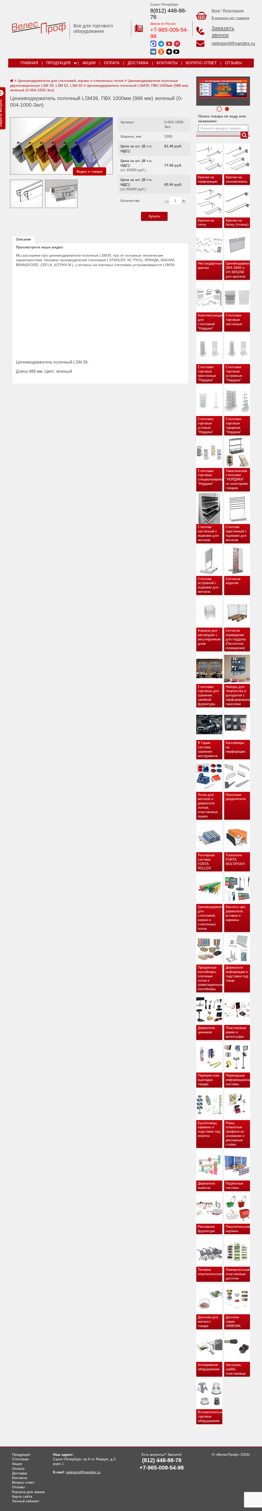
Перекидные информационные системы (238, 1080)
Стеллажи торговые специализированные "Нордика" (210, 477)
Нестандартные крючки (210, 265)
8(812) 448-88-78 (168, 13)
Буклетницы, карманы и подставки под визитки (209, 1129)
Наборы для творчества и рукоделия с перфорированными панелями (238, 695)
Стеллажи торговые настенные (234, 319)
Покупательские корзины (238, 1229)
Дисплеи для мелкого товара (208, 1321)
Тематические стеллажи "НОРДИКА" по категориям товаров (237, 479)
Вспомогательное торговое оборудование (210, 1416)
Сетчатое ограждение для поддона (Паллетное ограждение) (236, 639)
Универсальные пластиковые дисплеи (238, 1274)
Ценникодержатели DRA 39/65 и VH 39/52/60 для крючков (238, 269)
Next (202, 90)
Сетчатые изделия (233, 581)
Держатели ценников (206, 1030)
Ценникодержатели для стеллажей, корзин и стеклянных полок (210, 917)
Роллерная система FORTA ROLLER (206, 861)
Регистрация (233, 10)
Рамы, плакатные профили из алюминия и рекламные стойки (235, 1133)
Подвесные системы (234, 1185)
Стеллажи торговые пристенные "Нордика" (207, 373)
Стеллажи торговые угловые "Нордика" (205, 425)
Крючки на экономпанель (237, 179)
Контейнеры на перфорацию (235, 747)
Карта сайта (22, 1496)
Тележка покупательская (210, 1272)
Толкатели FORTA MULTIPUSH (235, 859)
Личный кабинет (25, 1501)
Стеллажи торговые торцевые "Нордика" (233, 425)
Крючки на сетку (206, 222)
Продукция (58, 63)
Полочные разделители (236, 797)
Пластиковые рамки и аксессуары (236, 1032)
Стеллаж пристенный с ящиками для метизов (236, 533)
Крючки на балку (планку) (237, 222)
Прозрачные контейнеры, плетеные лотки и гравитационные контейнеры (210, 978)
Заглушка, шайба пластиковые (236, 1369)
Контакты (167, 63)
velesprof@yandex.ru (233, 43)
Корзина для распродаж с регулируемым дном (209, 637)
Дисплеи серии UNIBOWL (233, 1321)
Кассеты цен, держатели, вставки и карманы (236, 913)
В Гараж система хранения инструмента (207, 749)
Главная (29, 63)
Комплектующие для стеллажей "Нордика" (210, 321)
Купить (154, 216)
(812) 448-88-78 (161, 1460)
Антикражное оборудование (209, 1367)
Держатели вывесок (206, 1185)
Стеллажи (20, 1459)
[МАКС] (153, 43)
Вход (216, 10)
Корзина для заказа (28, 1492)
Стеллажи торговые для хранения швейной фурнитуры (208, 695)
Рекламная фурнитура (206, 1229)
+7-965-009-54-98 (169, 33)
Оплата (111, 63)
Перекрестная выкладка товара (208, 1080)
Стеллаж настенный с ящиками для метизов (208, 533)
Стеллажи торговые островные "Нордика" (234, 373)
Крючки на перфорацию (207, 179)
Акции (89, 63)
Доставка (138, 63)
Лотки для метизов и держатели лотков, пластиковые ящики (208, 805)
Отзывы (233, 63)
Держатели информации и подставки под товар (237, 974)
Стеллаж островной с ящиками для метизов (208, 585)
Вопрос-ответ (201, 63)
